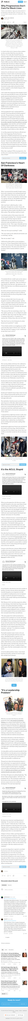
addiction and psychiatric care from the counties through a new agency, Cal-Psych (13, 771)
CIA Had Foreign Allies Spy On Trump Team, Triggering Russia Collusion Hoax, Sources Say (9, 969)
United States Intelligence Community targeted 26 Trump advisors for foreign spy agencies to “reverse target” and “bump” (10, 972)
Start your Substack (10, 1015)
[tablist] (6, 885)
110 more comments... (5, 943)
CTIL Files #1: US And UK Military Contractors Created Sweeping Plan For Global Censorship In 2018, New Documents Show (11, 955)
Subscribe (20, 1)
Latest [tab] (6, 949)
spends (2, 105)
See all (3, 993)
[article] (14, 959)
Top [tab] (2, 949)
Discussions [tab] (11, 949)
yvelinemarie (7, 897)
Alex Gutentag (11, 962)
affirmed (9, 58)
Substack (8, 1018)
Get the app (20, 1015)
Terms (20, 1010)
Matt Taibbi (18, 962)
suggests (8, 98)
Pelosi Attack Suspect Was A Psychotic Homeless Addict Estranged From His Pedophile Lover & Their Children (9, 983)
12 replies (7, 937)
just (16, 537)
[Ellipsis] (26, 897)
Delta (5, 919)
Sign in (25, 1)
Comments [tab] (4, 885)
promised (10, 67)
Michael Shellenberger (13, 988)
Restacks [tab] (10, 885)
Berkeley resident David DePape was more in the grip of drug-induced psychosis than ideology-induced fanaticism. (10, 986)
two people (19, 537)
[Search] (25, 949)
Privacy (16, 1010)
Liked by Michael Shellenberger (10, 898)
